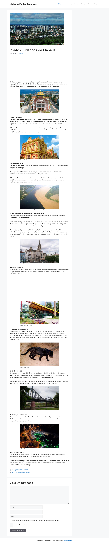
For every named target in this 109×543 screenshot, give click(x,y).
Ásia (89, 4)
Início (51, 4)
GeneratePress (68, 540)
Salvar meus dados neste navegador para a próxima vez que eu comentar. (35, 520)
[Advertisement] (39, 68)
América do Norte (73, 4)
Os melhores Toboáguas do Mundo (21, 470)
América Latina (60, 4)
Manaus (26, 469)
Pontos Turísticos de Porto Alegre (21, 472)
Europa (83, 4)
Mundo (96, 4)
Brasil (21, 469)
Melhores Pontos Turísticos (23, 4)
